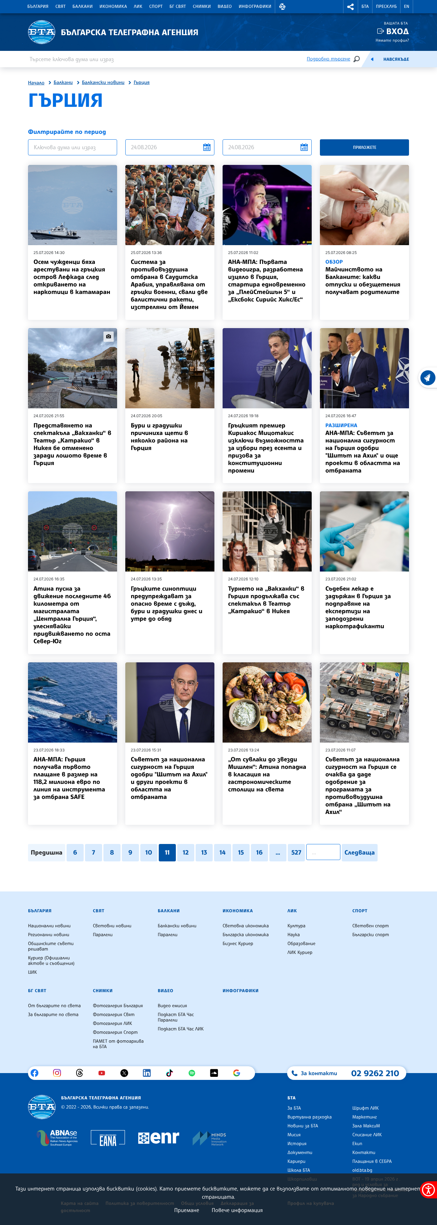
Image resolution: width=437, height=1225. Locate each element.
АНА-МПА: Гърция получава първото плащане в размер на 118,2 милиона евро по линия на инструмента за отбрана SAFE (69, 778)
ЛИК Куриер (299, 952)
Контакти (363, 1152)
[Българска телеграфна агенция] (42, 1107)
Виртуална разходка (309, 1117)
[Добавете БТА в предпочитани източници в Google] (239, 1073)
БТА (365, 6)
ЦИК (32, 972)
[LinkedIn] (149, 1073)
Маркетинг (364, 1117)
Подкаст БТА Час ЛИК (181, 1029)
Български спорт (370, 935)
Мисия (294, 1135)
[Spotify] (194, 1073)
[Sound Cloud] (217, 1073)
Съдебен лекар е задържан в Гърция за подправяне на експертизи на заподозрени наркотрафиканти (358, 607)
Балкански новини (103, 82)
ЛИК (138, 6)
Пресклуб (386, 6)
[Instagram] (60, 1073)
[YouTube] (104, 1073)
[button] (282, 6)
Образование (301, 943)
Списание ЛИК (367, 1135)
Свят (60, 6)
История (297, 1143)
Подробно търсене (328, 59)
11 (167, 852)
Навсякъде (396, 59)
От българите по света (54, 1006)
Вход (397, 31)
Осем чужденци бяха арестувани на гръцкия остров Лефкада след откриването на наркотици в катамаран (71, 277)
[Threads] (82, 1073)
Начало (36, 83)
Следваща (359, 852)
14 (223, 852)
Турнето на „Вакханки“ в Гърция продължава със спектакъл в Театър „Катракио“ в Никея (266, 600)
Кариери (296, 1161)
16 (259, 852)
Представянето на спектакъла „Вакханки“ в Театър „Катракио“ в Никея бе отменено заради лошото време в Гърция (72, 444)
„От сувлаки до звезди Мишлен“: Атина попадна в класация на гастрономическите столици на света (267, 774)
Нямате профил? (392, 40)
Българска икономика (246, 935)
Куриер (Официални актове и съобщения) (51, 960)
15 (241, 852)
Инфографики (255, 6)
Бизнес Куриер (238, 943)
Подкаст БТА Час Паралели (176, 1017)
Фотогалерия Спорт (115, 1032)
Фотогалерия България (118, 1006)
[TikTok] (172, 1073)
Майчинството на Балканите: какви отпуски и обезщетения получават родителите (362, 277)
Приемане (186, 1210)
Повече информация (237, 1210)
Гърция (141, 82)
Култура (296, 926)
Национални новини (49, 926)
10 (148, 852)
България (37, 6)
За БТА (294, 1108)
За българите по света (53, 1014)
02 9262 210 (375, 1073)
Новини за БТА (302, 1126)
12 (185, 852)
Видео (225, 6)
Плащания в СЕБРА (372, 1161)
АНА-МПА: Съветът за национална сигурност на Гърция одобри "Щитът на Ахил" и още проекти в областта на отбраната (362, 448)
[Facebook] (37, 1073)
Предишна (46, 852)
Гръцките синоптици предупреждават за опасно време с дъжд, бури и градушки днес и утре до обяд (166, 603)
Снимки (202, 6)
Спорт (156, 6)
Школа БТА (298, 1170)
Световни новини (112, 926)
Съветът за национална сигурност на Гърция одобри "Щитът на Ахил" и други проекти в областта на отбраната (169, 778)
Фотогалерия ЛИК (112, 1023)
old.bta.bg (362, 1170)
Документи (299, 1152)
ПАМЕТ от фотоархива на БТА (118, 1044)
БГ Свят (178, 6)
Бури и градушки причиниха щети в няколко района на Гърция (159, 437)
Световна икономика (246, 926)
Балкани (82, 6)
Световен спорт (370, 926)
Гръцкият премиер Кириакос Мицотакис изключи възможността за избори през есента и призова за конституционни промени (266, 448)
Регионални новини (48, 935)
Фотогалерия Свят (114, 1014)
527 (296, 852)
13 (204, 852)
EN (406, 6)
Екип (357, 1143)
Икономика (113, 6)
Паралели (103, 935)
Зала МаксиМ (366, 1126)
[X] (127, 1073)
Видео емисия (172, 1006)
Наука (293, 935)
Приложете (364, 147)
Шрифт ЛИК (365, 1108)
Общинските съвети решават (51, 946)
